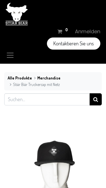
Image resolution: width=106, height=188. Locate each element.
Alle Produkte (20, 77)
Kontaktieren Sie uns (73, 43)
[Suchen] (96, 99)
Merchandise (48, 77)
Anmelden (87, 31)
